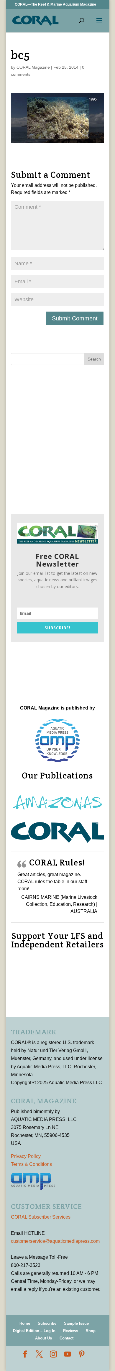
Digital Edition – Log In (34, 1331)
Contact (66, 1338)
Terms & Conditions (31, 1164)
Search (94, 359)
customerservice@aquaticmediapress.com (55, 1241)
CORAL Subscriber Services (40, 1216)
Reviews (70, 1331)
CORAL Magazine (33, 67)
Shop (91, 1331)
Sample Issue (76, 1323)
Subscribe (47, 1323)
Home (24, 1323)
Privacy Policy (26, 1156)
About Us (43, 1338)
